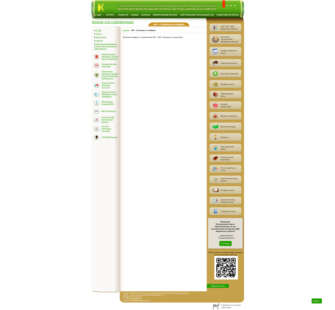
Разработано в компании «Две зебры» (231, 306)
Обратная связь (218, 286)
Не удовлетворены (226, 238)
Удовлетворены (226, 235)
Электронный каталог (165, 15)
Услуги (110, 15)
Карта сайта (101, 37)
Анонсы (145, 15)
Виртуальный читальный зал (197, 15)
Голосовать (225, 243)
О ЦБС (98, 15)
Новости (123, 15)
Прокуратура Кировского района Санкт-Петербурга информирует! (105, 46)
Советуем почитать (227, 15)
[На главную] (227, 4)
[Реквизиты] (235, 4)
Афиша (135, 15)
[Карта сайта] (231, 4)
